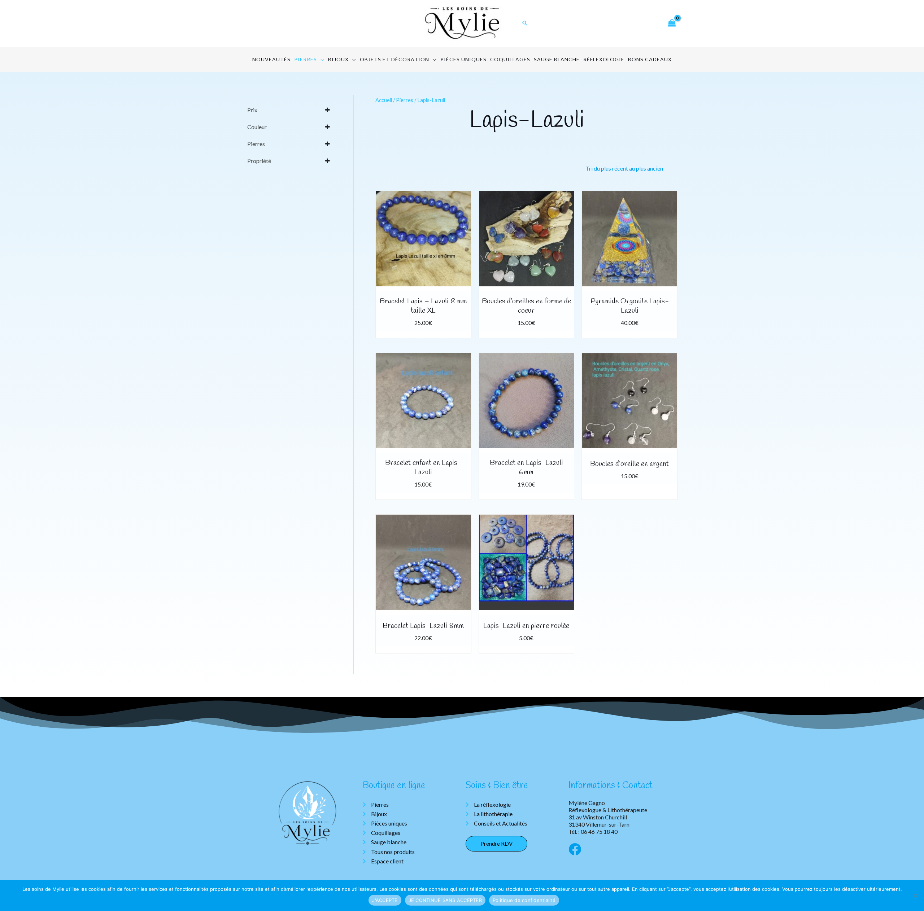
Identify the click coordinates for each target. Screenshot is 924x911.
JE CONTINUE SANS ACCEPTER (445, 900)
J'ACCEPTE (384, 900)
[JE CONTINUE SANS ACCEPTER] (915, 895)
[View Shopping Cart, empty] (672, 23)
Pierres (404, 100)
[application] (320, 59)
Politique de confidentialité (524, 900)
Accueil (383, 100)
